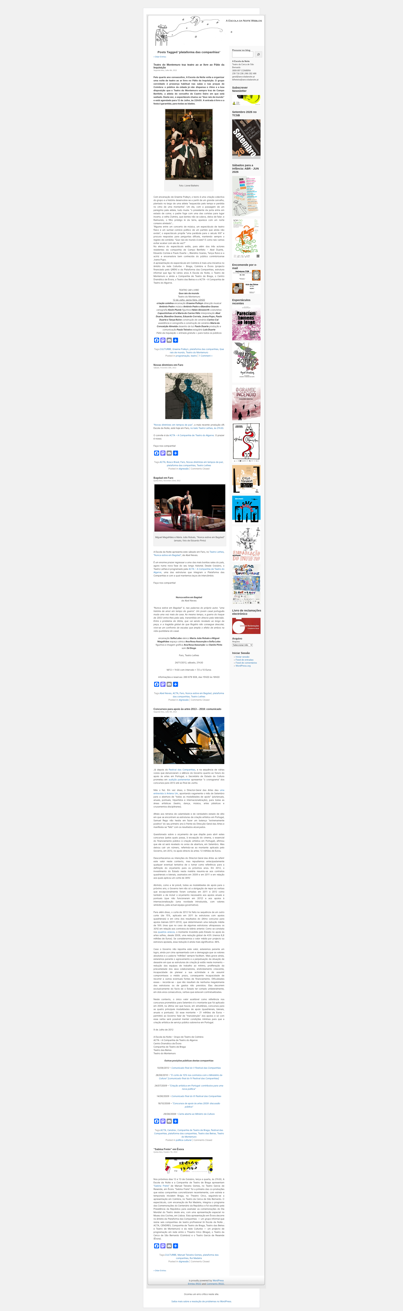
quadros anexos (166, 932)
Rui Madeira (196, 1258)
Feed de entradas (244, 659)
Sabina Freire (161, 1185)
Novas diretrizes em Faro (168, 365)
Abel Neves (165, 693)
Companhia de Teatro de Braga (193, 1130)
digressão (184, 468)
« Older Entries (159, 57)
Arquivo (236, 641)
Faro (182, 462)
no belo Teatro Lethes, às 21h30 (206, 428)
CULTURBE (165, 349)
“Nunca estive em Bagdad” (167, 555)
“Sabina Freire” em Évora (168, 1149)
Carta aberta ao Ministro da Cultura (196, 1114)
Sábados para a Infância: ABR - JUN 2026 (245, 168)
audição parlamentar (179, 779)
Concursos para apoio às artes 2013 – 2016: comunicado (187, 709)
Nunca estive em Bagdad (198, 693)
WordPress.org (243, 665)
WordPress (218, 1280)
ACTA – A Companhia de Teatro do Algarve (191, 435)
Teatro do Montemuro (197, 352)
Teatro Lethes (204, 465)
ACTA (162, 462)
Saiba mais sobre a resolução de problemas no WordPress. (201, 1301)
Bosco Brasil (173, 462)
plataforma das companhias (204, 349)
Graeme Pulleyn (180, 349)
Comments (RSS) (215, 1283)
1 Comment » (206, 355)
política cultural (183, 1140)
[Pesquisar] (258, 54)
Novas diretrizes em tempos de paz (204, 462)
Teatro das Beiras (207, 1133)
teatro (194, 355)
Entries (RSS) (194, 1283)
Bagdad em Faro (163, 478)
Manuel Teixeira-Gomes (190, 1254)
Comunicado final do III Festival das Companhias (196, 1096)
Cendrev (171, 1130)
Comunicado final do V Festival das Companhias (196, 1067)
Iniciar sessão (242, 657)
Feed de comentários (246, 662)
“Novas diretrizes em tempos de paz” (173, 424)
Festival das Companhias (182, 769)
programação (183, 355)
